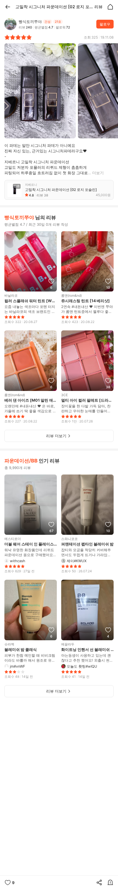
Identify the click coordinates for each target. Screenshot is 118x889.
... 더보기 (96, 172)
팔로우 (105, 24)
